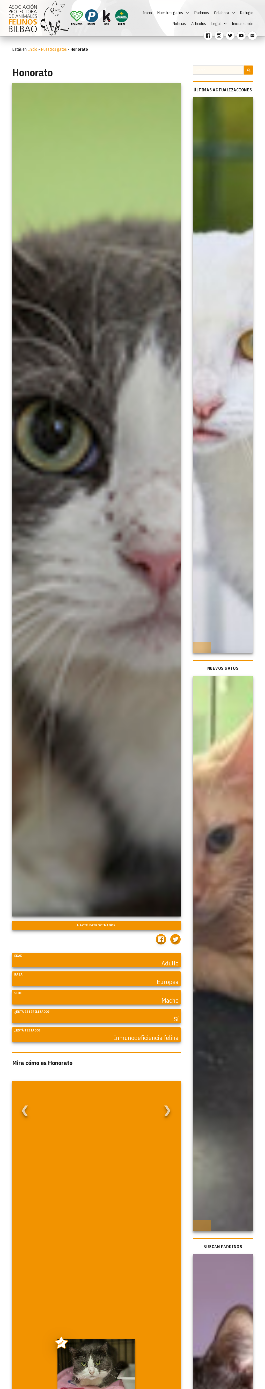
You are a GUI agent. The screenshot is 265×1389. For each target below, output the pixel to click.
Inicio (147, 12)
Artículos (198, 23)
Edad (18, 956)
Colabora (221, 12)
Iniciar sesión (242, 23)
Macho (170, 1000)
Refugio (246, 12)
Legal (216, 23)
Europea (168, 982)
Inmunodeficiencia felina (146, 1038)
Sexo (18, 993)
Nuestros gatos (170, 12)
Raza (18, 974)
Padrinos (201, 12)
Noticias (179, 23)
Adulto (170, 963)
